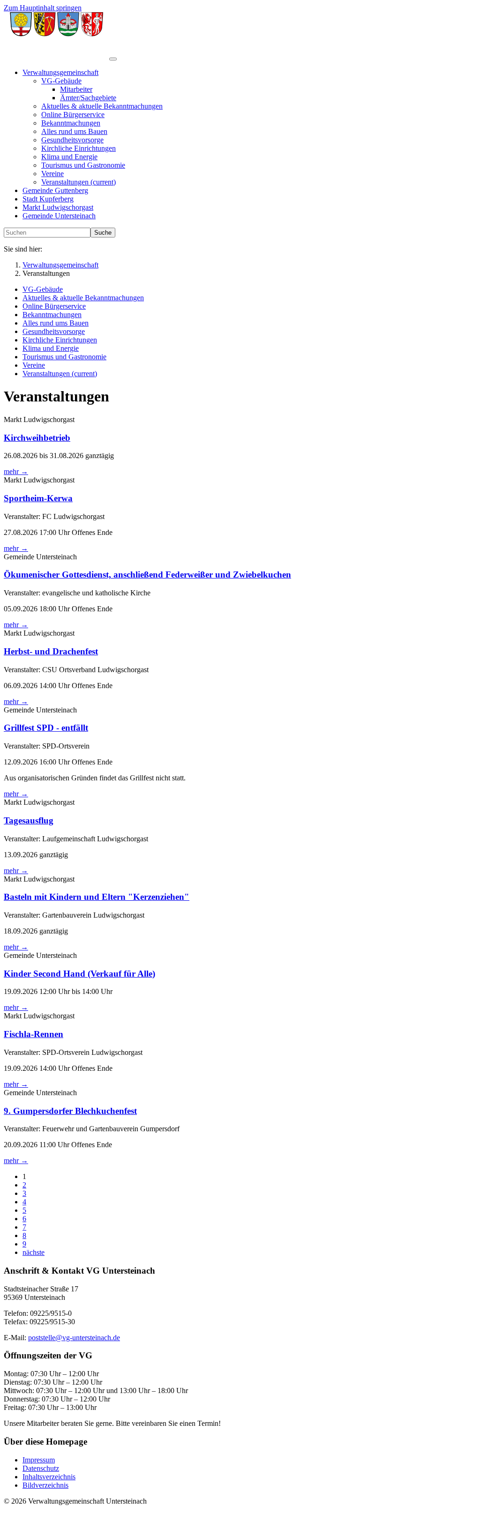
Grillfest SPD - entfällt (46, 728)
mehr (16, 471)
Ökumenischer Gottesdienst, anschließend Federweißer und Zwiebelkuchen (147, 574)
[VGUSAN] (56, 56)
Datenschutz (40, 1468)
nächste (33, 1252)
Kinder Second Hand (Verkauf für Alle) (79, 974)
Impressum (38, 1460)
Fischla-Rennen (33, 1034)
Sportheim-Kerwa (38, 498)
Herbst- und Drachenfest (51, 651)
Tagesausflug (28, 820)
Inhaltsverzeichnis (48, 1477)
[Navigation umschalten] (113, 59)
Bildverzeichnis (45, 1485)
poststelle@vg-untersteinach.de (74, 1338)
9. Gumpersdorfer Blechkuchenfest (70, 1111)
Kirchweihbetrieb (37, 438)
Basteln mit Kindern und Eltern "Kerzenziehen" (96, 897)
